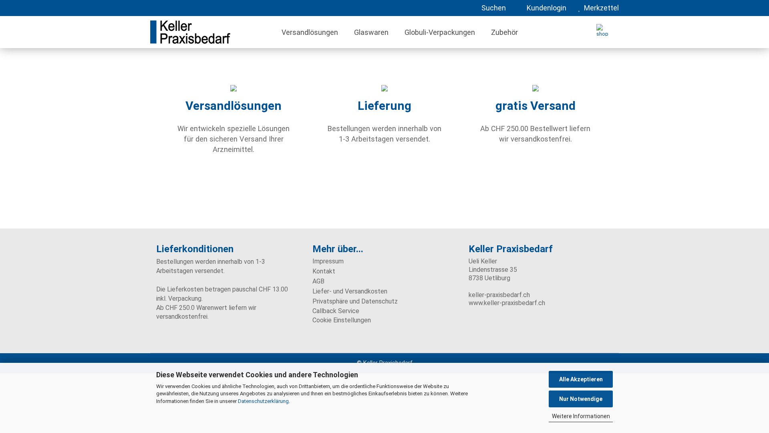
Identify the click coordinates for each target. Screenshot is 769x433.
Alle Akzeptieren (581, 379)
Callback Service (335, 311)
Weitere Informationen (581, 416)
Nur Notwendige (580, 399)
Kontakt (323, 271)
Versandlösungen (310, 32)
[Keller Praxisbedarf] (209, 32)
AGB (318, 281)
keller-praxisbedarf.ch (499, 295)
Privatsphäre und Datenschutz (355, 301)
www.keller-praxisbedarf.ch (507, 303)
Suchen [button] (493, 8)
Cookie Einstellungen (341, 320)
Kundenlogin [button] (544, 8)
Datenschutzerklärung (263, 401)
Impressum (328, 261)
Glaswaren (371, 32)
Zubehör (504, 32)
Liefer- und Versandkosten (349, 291)
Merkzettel (600, 8)
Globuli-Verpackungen (440, 32)
